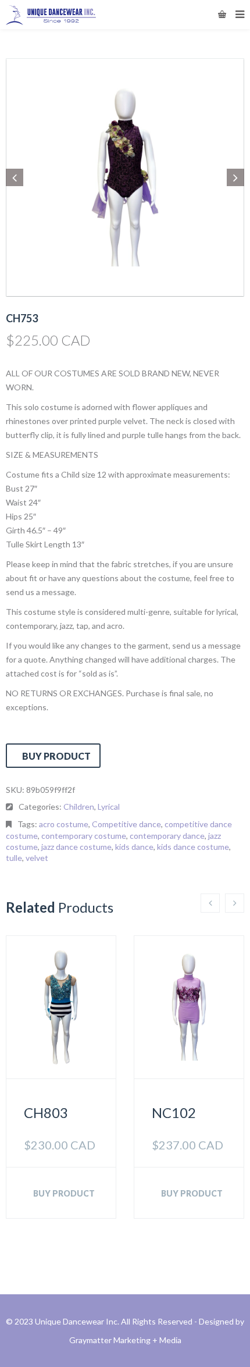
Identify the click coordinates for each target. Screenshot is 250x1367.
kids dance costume (193, 847)
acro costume (63, 824)
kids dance (134, 847)
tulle (14, 858)
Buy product (56, 755)
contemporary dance (167, 836)
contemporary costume (83, 836)
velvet (37, 858)
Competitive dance (126, 824)
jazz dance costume (76, 847)
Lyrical (109, 806)
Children (78, 806)
